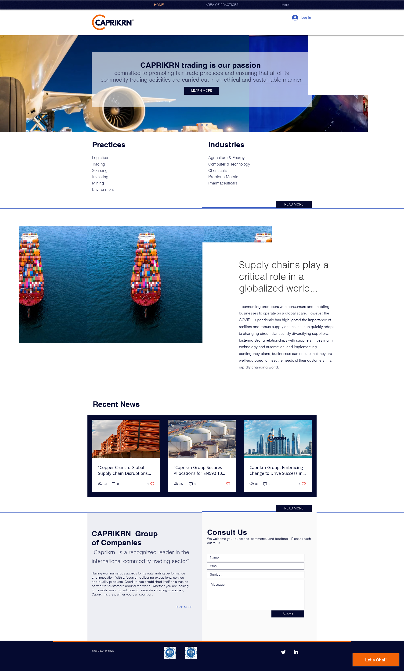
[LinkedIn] (296, 652)
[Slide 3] (207, 125)
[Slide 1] (197, 125)
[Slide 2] (202, 125)
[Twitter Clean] (283, 652)
